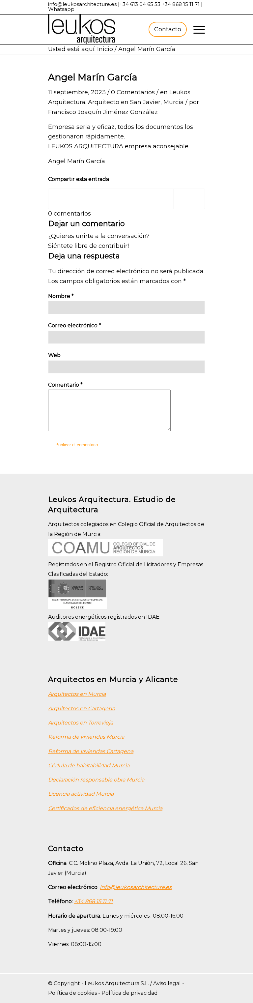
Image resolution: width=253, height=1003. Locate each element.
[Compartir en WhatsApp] (126, 199)
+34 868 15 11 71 (181, 4)
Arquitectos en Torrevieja (80, 723)
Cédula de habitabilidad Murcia (88, 765)
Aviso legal (167, 983)
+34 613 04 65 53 (140, 4)
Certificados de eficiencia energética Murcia (105, 808)
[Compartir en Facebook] (64, 199)
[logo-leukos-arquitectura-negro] (81, 29)
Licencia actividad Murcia (81, 794)
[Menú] (196, 29)
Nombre (61, 296)
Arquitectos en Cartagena (81, 708)
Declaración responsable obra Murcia (96, 780)
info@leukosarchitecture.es (82, 4)
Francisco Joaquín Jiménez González (103, 112)
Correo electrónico (74, 325)
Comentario (65, 385)
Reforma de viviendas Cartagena (90, 751)
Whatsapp (61, 9)
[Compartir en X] (95, 199)
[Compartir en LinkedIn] (157, 199)
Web (54, 355)
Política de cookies (72, 993)
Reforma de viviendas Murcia (86, 737)
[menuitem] (166, 29)
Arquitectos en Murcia (77, 694)
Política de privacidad (129, 993)
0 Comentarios (133, 92)
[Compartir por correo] (189, 199)
